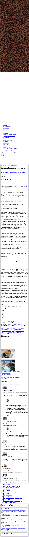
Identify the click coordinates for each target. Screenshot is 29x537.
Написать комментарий (13, 384)
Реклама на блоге (7, 130)
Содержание (6, 128)
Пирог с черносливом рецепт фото (9, 171)
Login (2, 153)
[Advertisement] (14, 62)
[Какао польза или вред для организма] (6, 381)
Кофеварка (5, 141)
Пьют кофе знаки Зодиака (19, 528)
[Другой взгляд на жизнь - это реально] (4, 378)
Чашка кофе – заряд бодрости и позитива (10, 377)
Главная (5, 125)
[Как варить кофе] (2, 155)
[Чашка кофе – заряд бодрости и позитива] (10, 375)
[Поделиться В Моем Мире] (7, 333)
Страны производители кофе (10, 148)
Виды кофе (5, 133)
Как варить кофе (10, 157)
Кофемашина (6, 143)
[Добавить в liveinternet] (16, 329)
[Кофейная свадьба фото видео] (5, 373)
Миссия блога (6, 126)
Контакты (5, 129)
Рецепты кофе (6, 147)
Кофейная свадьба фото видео (7, 374)
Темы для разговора (7, 150)
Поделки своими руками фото (10, 145)
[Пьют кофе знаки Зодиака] (7, 528)
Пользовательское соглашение (7, 535)
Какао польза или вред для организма (9, 382)
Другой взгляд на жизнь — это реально (10, 380)
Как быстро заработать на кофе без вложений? (11, 371)
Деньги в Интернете (5, 253)
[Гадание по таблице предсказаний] (10, 524)
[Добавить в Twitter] (19, 331)
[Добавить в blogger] (6, 329)
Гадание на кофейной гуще (9, 134)
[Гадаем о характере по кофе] (10, 515)
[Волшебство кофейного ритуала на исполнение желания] (10, 510)
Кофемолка (5, 144)
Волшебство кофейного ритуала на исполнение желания (13, 510)
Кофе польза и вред (7, 140)
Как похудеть (6, 138)
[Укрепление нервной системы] (8, 357)
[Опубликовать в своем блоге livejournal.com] (7, 331)
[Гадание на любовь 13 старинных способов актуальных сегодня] (6, 519)
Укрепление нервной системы (7, 358)
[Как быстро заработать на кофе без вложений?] (8, 370)
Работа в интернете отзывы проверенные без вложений (13, 172)
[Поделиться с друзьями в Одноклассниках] (11, 332)
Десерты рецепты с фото (9, 136)
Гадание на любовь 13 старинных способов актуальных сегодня (14, 520)
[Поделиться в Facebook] (18, 328)
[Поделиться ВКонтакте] (7, 328)
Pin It (2, 335)
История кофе (6, 137)
